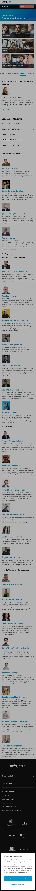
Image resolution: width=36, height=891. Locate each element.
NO (10, 878)
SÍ (25, 878)
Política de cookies (22, 872)
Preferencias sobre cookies (18, 884)
